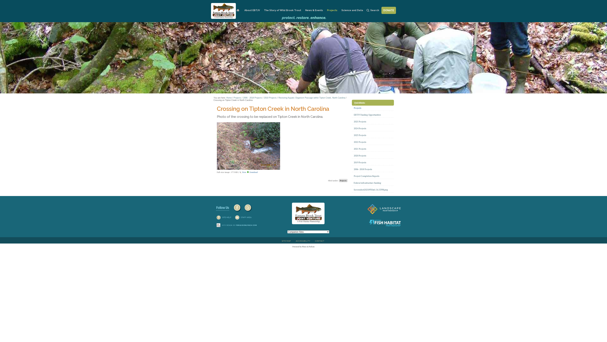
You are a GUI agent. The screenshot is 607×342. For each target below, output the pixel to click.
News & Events (314, 10)
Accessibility (303, 241)
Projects (332, 10)
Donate (388, 10)
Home (237, 10)
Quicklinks (359, 102)
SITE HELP (226, 217)
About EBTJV (252, 10)
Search (374, 10)
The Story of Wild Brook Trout (282, 10)
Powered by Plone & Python (303, 246)
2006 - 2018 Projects (252, 98)
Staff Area (246, 217)
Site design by (239, 225)
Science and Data (352, 10)
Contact (319, 241)
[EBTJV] (223, 11)
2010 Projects (270, 98)
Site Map (286, 241)
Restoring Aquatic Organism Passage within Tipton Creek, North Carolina (312, 98)
